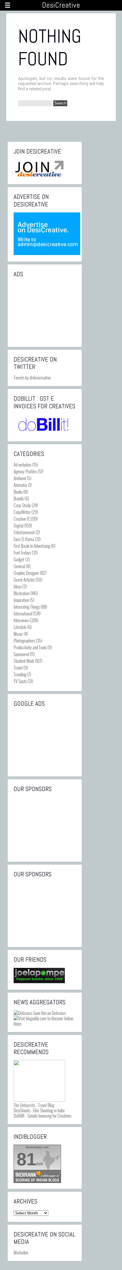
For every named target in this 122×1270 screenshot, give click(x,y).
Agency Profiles (25, 471)
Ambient (20, 478)
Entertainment (24, 532)
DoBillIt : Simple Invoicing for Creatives (42, 1115)
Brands (19, 498)
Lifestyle (20, 627)
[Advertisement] (45, 311)
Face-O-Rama (24, 539)
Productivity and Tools (30, 647)
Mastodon (21, 1252)
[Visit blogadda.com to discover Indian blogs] (45, 1023)
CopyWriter (22, 512)
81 (26, 1159)
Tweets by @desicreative (32, 377)
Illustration (22, 593)
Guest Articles (24, 579)
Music (18, 633)
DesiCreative (61, 5)
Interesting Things (27, 606)
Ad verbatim (22, 464)
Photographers (24, 640)
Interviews (21, 620)
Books (18, 491)
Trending (20, 674)
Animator (20, 485)
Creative (20, 518)
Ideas (17, 586)
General (19, 566)
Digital (18, 525)
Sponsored (21, 654)
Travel (18, 667)
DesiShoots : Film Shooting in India (39, 1110)
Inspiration (21, 600)
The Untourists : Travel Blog (34, 1105)
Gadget (19, 559)
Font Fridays (22, 552)
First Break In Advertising (32, 545)
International (23, 613)
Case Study (22, 505)
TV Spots (20, 681)
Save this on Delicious (49, 1013)
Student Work (24, 661)
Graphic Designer (26, 573)
